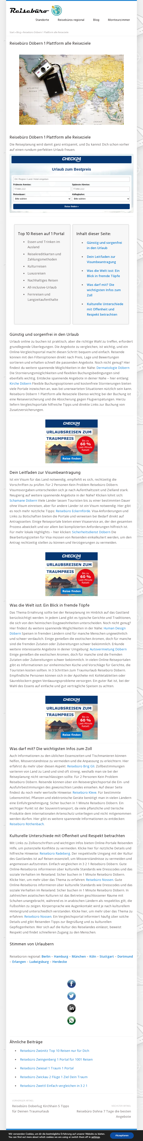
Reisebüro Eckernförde (73, 511)
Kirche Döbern (20, 383)
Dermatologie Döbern (112, 368)
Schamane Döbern (23, 500)
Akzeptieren (122, 1135)
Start (12, 32)
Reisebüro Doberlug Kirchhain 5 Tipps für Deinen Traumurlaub (40, 1106)
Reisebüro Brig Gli (80, 766)
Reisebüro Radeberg (55, 853)
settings (95, 1137)
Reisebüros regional (71, 20)
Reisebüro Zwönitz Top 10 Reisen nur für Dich (54, 1051)
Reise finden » (72, 206)
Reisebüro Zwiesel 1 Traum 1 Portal (47, 1068)
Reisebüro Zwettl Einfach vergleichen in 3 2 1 (53, 1086)
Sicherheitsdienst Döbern (91, 532)
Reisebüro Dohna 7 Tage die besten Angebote (104, 1111)
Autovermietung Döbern (108, 649)
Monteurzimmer (119, 20)
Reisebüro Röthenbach (27, 824)
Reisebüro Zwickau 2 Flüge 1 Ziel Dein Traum (54, 1077)
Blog (96, 20)
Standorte (42, 20)
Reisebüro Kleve (84, 792)
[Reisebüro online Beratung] (36, 9)
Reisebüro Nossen (99, 880)
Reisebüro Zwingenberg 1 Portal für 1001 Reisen (56, 1059)
